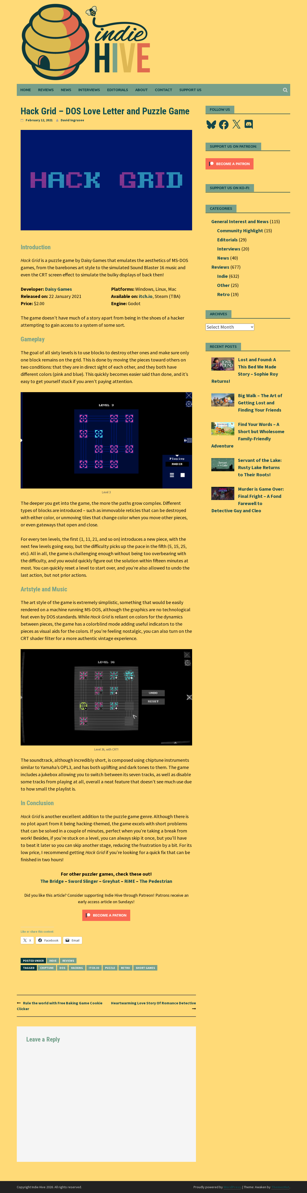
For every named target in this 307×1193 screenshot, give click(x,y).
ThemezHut (280, 1187)
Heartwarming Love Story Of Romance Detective (153, 1003)
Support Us (190, 90)
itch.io (146, 296)
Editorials (117, 90)
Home (25, 90)
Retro (125, 968)
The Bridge (52, 881)
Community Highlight (240, 230)
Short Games (145, 968)
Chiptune (47, 968)
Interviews (89, 90)
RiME (129, 881)
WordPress (232, 1187)
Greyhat (111, 881)
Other (223, 285)
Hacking (77, 968)
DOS (62, 968)
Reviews (46, 90)
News (66, 90)
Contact (163, 90)
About (141, 90)
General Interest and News (240, 221)
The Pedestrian (155, 881)
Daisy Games (58, 289)
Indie (53, 960)
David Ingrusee (72, 120)
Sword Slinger (83, 881)
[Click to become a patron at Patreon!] (106, 915)
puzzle (110, 968)
